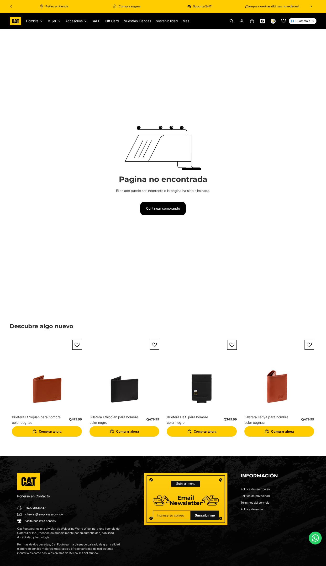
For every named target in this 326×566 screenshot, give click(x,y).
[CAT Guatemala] (28, 481)
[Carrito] (252, 21)
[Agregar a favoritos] (77, 345)
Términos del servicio (255, 502)
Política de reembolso (255, 489)
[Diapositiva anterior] (11, 6)
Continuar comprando (163, 208)
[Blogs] (262, 21)
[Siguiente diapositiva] (311, 6)
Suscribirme (205, 515)
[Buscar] (231, 21)
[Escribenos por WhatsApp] (315, 538)
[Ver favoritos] (283, 21)
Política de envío (252, 509)
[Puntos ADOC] (273, 21)
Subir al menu (185, 483)
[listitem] (186, 21)
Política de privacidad (255, 496)
